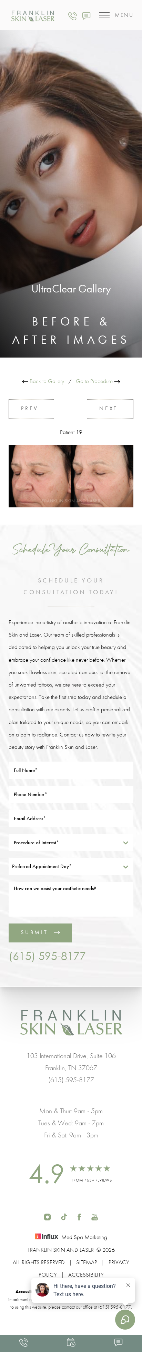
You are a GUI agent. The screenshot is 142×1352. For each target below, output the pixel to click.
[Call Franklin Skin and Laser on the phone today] (72, 15)
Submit (34, 932)
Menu (124, 15)
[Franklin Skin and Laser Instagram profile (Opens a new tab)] (47, 1216)
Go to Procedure (95, 381)
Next (110, 408)
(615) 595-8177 (47, 955)
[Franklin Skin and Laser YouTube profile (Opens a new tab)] (94, 1216)
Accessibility (86, 1274)
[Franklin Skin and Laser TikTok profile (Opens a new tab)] (64, 1216)
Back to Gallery (46, 381)
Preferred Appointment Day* (42, 866)
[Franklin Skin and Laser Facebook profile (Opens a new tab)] (79, 1216)
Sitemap (86, 1262)
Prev (31, 408)
